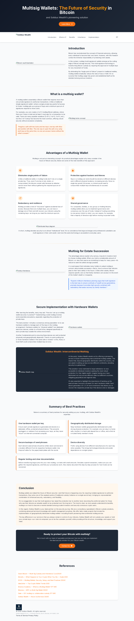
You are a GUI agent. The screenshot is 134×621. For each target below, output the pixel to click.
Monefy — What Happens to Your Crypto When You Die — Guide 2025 (43, 577)
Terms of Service (22, 615)
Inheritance (82, 37)
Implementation (93, 37)
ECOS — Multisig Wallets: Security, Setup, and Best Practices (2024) (41, 580)
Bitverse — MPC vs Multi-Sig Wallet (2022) (33, 590)
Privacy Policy (33, 615)
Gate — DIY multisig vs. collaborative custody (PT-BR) (37, 593)
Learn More (66, 24)
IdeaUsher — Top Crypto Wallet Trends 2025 (33, 583)
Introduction (52, 37)
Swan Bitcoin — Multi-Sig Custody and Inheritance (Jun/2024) (39, 574)
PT (117, 37)
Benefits (72, 37)
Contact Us (66, 546)
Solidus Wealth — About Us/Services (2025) (33, 597)
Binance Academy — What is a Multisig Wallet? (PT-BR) (37, 587)
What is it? (62, 37)
